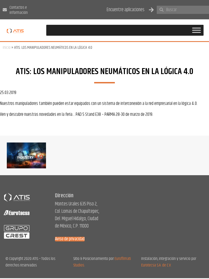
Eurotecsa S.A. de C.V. (156, 265)
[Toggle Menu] (196, 30)
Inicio (7, 47)
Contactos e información (19, 10)
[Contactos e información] (5, 10)
